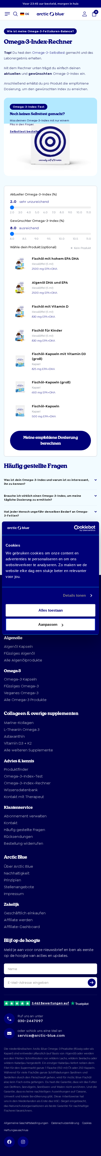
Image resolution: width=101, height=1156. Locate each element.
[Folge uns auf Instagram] (23, 1141)
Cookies (86, 1123)
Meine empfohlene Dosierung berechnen (50, 440)
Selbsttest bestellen (25, 131)
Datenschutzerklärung (65, 1123)
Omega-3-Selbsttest (48, 52)
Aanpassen (47, 624)
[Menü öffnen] (7, 14)
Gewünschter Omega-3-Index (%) (37, 220)
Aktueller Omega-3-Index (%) (33, 194)
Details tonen (74, 595)
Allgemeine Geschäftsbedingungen (26, 1123)
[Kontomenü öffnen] (84, 14)
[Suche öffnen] (15, 14)
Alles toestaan (50, 610)
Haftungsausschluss (16, 1130)
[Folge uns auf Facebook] (9, 1141)
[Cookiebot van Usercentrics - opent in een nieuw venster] (73, 528)
